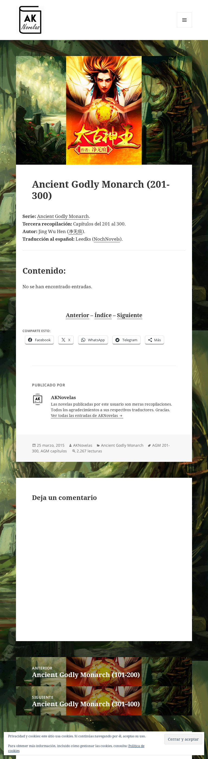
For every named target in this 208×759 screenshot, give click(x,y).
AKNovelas (82, 445)
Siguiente (129, 315)
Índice (103, 315)
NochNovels (107, 239)
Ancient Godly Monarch (63, 216)
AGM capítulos (54, 450)
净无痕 (75, 231)
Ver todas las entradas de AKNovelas (85, 415)
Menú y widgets (184, 27)
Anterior (77, 315)
